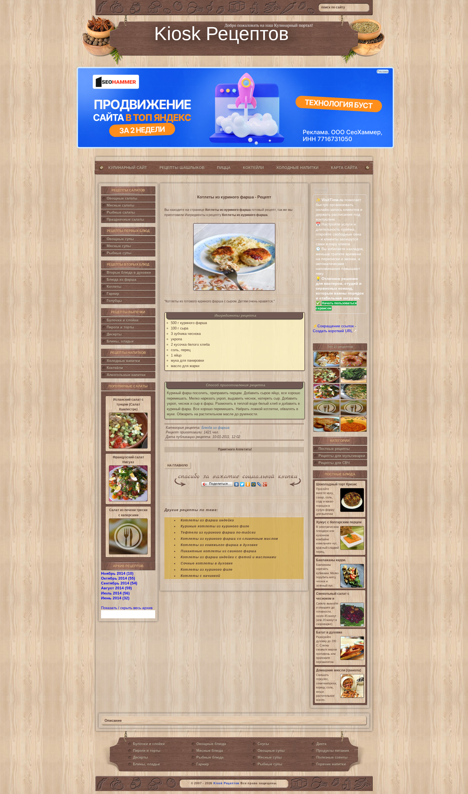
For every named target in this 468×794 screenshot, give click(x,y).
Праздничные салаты (125, 219)
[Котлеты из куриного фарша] (234, 257)
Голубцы (114, 301)
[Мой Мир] (253, 484)
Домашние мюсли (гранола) (338, 670)
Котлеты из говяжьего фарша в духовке (219, 545)
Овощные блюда (211, 744)
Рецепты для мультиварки (341, 456)
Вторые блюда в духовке (129, 272)
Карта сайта (344, 167)
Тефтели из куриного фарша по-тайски (218, 532)
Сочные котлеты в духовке (207, 563)
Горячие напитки (331, 764)
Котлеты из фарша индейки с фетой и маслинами (228, 557)
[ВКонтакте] (236, 484)
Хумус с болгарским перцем (339, 522)
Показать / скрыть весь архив (126, 608)
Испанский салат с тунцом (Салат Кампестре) (128, 404)
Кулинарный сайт (127, 167)
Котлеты (114, 287)
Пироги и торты (120, 327)
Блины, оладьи (120, 341)
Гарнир (113, 294)
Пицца (223, 167)
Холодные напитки (297, 167)
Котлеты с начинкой (200, 576)
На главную (177, 465)
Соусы (263, 744)
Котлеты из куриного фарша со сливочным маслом (229, 539)
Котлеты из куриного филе (207, 569)
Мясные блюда (209, 751)
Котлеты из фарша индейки (207, 520)
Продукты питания (332, 751)
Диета (321, 744)
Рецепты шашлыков (182, 167)
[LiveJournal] (259, 484)
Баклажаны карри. (331, 560)
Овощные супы (120, 239)
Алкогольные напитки (126, 375)
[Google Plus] (265, 484)
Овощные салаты (122, 198)
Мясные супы (119, 246)
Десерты (114, 334)
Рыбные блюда (209, 757)
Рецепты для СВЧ (334, 463)
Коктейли (253, 167)
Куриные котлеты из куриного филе (215, 526)
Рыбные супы (119, 253)
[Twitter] (242, 484)
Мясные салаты (120, 205)
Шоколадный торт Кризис (336, 484)
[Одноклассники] (248, 484)
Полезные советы (331, 757)
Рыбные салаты (121, 212)
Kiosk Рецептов (221, 33)
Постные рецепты (334, 449)
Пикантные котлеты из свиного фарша (218, 551)
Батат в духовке (329, 632)
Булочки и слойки (122, 320)
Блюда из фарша (121, 279)
